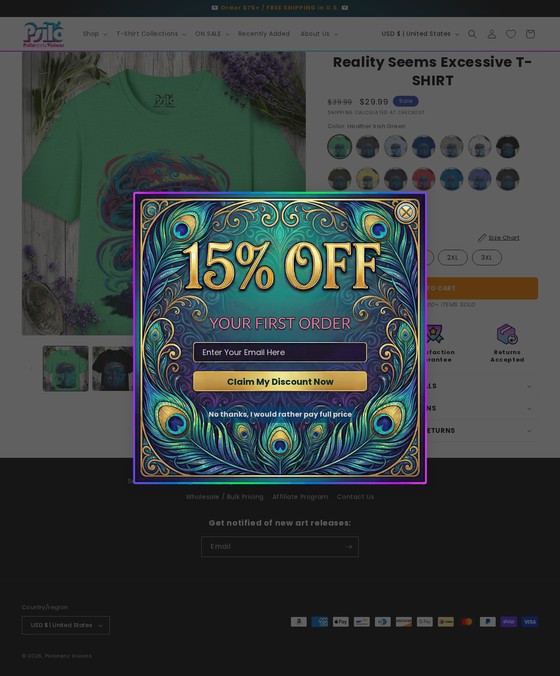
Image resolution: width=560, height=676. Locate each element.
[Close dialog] (406, 212)
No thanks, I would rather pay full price (280, 414)
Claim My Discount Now (280, 382)
